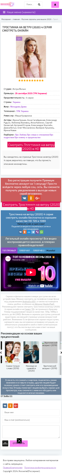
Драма (23, 107)
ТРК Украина (22, 111)
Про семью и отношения (38, 135)
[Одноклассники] (24, 232)
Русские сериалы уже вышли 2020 (36, 19)
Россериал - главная (11, 19)
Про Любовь (20, 135)
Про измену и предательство (27, 137)
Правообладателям (12, 467)
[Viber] (37, 232)
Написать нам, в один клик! (31, 223)
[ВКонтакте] (20, 232)
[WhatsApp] (41, 232)
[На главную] (7, 4)
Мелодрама (15, 107)
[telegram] (33, 232)
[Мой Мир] (29, 232)
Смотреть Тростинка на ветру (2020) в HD (31, 147)
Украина (16, 102)
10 (42, 80)
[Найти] (39, 5)
